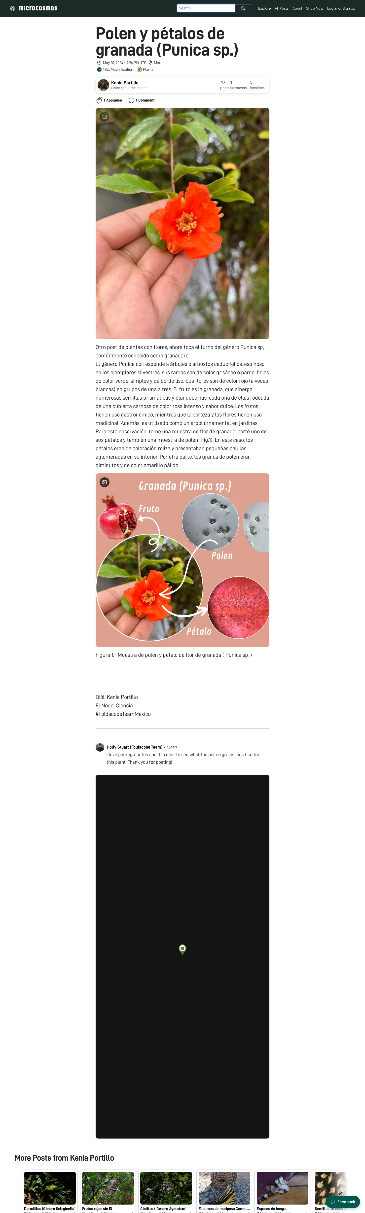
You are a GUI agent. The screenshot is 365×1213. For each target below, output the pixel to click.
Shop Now (314, 8)
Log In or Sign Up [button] (341, 8)
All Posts (282, 8)
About (297, 8)
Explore (264, 8)
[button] (182, 950)
